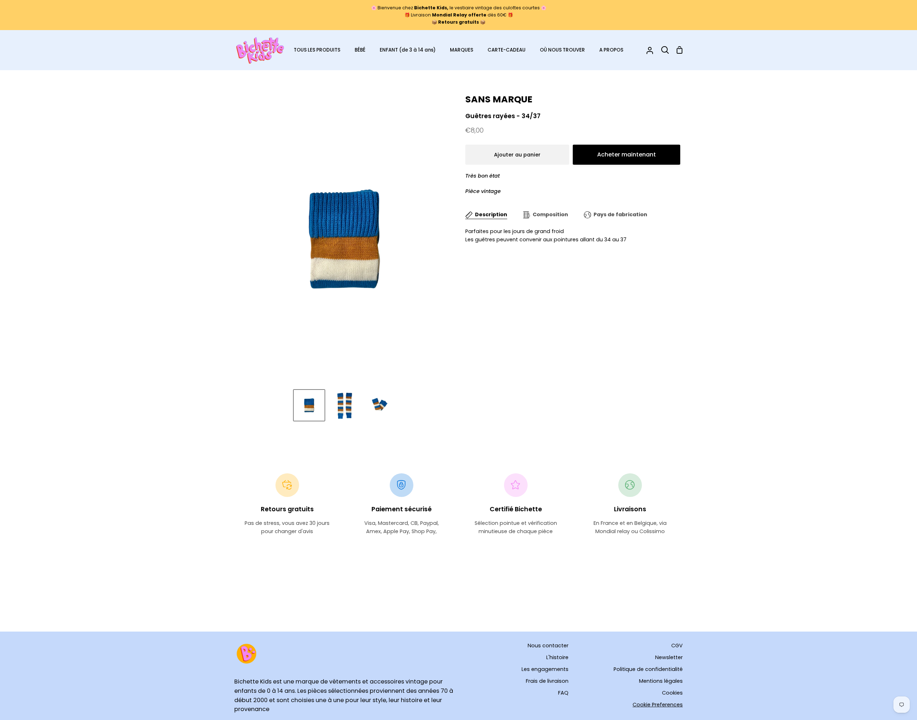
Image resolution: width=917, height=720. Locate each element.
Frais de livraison (547, 681)
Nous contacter (548, 645)
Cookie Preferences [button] (658, 704)
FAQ (563, 692)
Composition (550, 214)
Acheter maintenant (626, 154)
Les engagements (545, 669)
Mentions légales (661, 681)
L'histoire (557, 657)
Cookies (672, 692)
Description (491, 214)
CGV (677, 645)
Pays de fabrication (620, 214)
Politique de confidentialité (648, 669)
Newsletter (669, 657)
